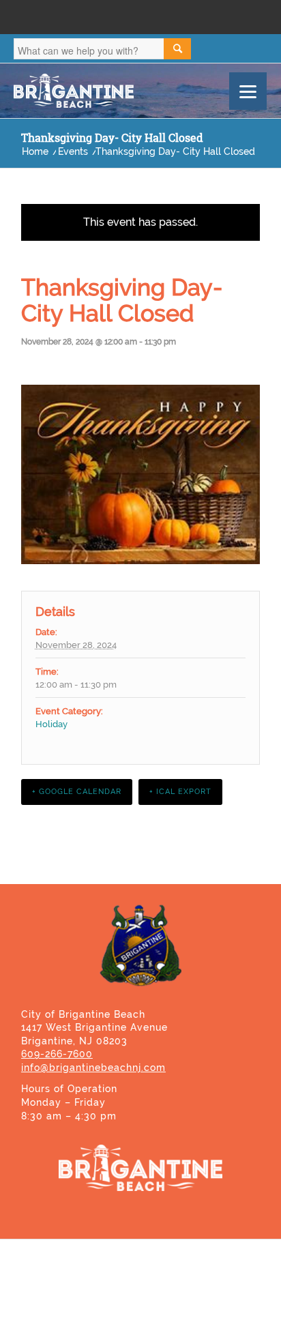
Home (35, 152)
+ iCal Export (180, 791)
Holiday (51, 724)
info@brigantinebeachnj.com (93, 1067)
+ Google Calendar (76, 791)
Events (73, 152)
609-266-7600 (57, 1053)
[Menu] (248, 91)
